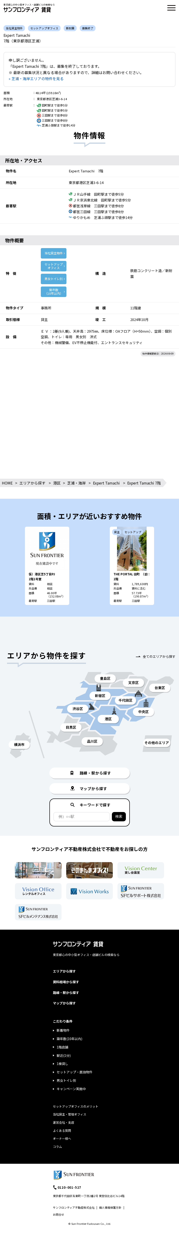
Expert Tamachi (106, 483)
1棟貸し (62, 1063)
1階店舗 (62, 1047)
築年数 (54, 292)
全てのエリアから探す (159, 656)
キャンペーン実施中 (71, 1088)
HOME (7, 483)
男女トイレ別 (54, 278)
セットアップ (54, 266)
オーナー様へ (62, 1138)
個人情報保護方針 (110, 1207)
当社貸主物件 (54, 253)
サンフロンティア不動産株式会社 (74, 1207)
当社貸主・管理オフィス (69, 1114)
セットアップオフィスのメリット (75, 1106)
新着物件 (63, 1030)
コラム (57, 1146)
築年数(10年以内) (69, 1038)
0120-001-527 (69, 1187)
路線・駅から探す (66, 992)
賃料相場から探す (66, 981)
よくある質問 (62, 1130)
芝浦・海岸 (76, 483)
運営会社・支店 (63, 1122)
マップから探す (64, 1003)
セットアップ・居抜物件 (75, 1072)
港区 (57, 483)
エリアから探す (32, 483)
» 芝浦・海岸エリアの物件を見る (36, 78)
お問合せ (58, 1214)
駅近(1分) (64, 1055)
